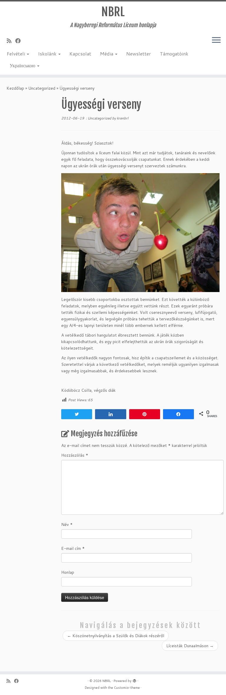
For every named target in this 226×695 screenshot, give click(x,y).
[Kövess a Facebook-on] (19, 41)
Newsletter (138, 53)
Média (107, 53)
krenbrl (122, 118)
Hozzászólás (74, 455)
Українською (23, 65)
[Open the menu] (216, 40)
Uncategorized (41, 88)
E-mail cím (73, 548)
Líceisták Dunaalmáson (190, 646)
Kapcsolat (80, 53)
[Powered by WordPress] (134, 680)
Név (67, 524)
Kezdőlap (15, 88)
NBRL (113, 12)
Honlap (67, 572)
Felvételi (16, 53)
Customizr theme (127, 687)
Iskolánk (48, 53)
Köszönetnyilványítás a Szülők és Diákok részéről (115, 636)
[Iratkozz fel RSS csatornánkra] (11, 41)
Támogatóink (174, 53)
